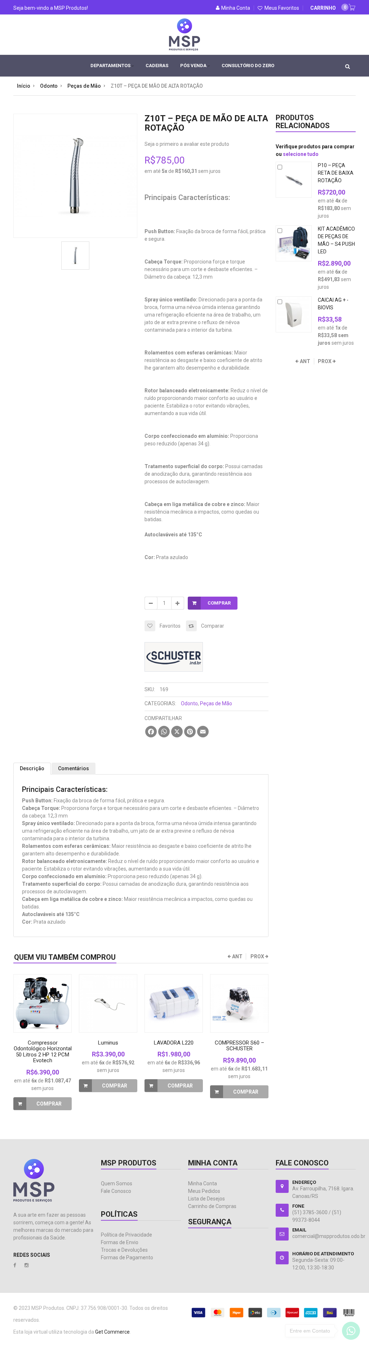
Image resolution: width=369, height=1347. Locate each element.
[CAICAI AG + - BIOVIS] (294, 314)
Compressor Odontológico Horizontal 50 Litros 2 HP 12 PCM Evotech (43, 1051)
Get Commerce (112, 1332)
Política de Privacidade (126, 1235)
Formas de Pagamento (127, 1257)
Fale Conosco (116, 1191)
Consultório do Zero (248, 65)
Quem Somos (116, 1183)
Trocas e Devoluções (124, 1250)
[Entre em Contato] (351, 1332)
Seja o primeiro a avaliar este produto (187, 144)
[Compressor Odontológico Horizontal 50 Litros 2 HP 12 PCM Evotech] (42, 1003)
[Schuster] (174, 646)
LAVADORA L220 (174, 1042)
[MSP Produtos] (184, 29)
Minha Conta (202, 1183)
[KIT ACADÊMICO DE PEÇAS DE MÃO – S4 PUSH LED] (294, 243)
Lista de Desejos (206, 1199)
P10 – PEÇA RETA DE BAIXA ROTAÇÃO (336, 172)
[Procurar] (347, 66)
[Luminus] (108, 1003)
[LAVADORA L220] (174, 1003)
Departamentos (111, 65)
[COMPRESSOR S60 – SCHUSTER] (239, 1003)
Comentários (73, 768)
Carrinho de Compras (212, 1206)
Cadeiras (157, 65)
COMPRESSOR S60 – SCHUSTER (239, 1045)
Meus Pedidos (204, 1191)
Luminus (108, 1042)
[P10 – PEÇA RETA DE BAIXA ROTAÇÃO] (294, 180)
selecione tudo (301, 154)
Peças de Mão (216, 703)
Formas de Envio (119, 1242)
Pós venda (194, 65)
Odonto (189, 703)
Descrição (32, 768)
